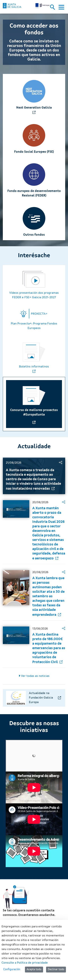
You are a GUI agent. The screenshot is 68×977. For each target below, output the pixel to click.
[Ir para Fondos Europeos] (12, 5)
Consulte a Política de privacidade (25, 962)
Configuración (11, 969)
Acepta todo (34, 969)
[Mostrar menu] (61, 8)
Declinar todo (56, 969)
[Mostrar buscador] (54, 8)
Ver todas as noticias (34, 676)
